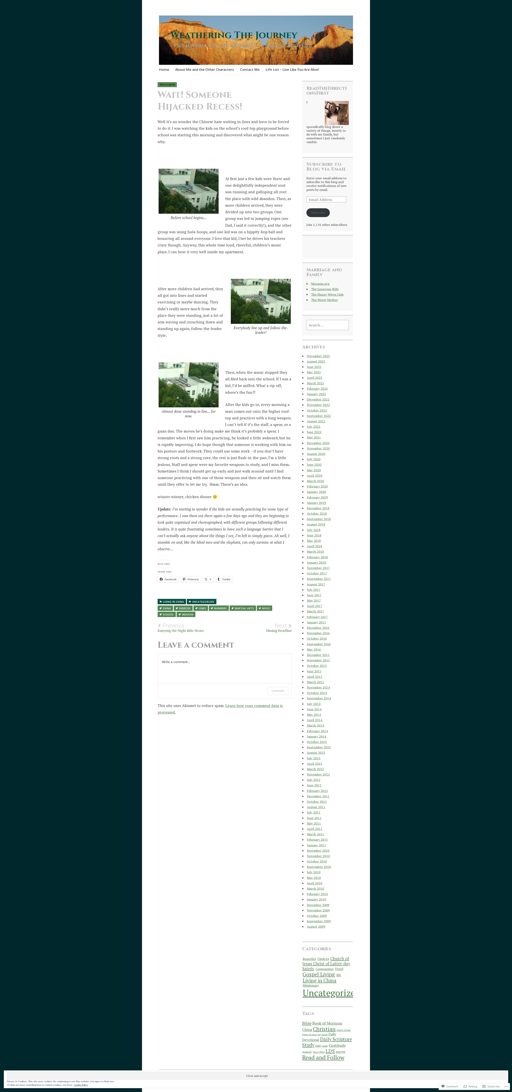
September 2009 (319, 921)
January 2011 (316, 845)
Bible (307, 1023)
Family (325, 1045)
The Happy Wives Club (327, 294)
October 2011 (317, 801)
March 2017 (315, 611)
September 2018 (319, 519)
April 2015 (314, 676)
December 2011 (318, 796)
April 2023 (314, 377)
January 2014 (316, 736)
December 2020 (318, 443)
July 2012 (313, 780)
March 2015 (315, 682)
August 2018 (316, 524)
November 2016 (318, 633)
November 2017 (318, 568)
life (338, 975)
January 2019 (316, 503)
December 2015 (318, 655)
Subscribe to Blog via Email (326, 166)
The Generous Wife (325, 289)
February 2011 (317, 839)
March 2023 (315, 383)
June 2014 (314, 709)
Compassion (325, 969)
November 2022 (318, 405)
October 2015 (317, 665)
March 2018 (315, 551)
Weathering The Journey (233, 35)
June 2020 (314, 464)
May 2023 (314, 372)
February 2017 (317, 617)
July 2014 (313, 704)
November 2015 (318, 660)
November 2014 (318, 687)
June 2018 (314, 535)
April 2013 (314, 763)
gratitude (307, 1051)
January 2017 (316, 622)
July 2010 (313, 872)
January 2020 (316, 492)
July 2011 (313, 812)
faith (318, 1046)
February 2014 (317, 731)
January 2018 (316, 562)
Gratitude (337, 1045)
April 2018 (314, 546)
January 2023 (316, 394)
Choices (323, 959)
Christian (324, 1029)
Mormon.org (320, 283)
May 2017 (314, 600)
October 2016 (317, 638)
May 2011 (314, 823)
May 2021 (314, 437)
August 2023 (316, 361)
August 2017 (316, 584)
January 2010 (316, 899)
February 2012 (317, 791)
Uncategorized (203, 601)
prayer (340, 1051)
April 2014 (314, 720)
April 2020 (314, 475)
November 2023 (318, 356)
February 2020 (317, 486)
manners (220, 608)
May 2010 (314, 878)
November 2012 (318, 774)
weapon (187, 614)
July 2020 (313, 459)
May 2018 (314, 541)
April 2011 (314, 829)
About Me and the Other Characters (204, 69)
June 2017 (314, 595)
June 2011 (314, 818)
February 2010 (317, 894)
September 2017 (319, 578)
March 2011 (315, 834)
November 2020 (318, 448)
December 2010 (318, 850)
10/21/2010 (167, 84)
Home (164, 69)
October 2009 (317, 915)
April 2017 (314, 606)
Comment (278, 690)
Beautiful (309, 959)
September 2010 (319, 867)
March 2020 (315, 481)
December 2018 (318, 508)
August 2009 (316, 926)
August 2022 (316, 421)
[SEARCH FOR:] (327, 325)
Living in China (173, 601)
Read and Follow (323, 1057)
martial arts (244, 608)
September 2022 (319, 416)
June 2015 (314, 671)
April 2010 (314, 883)
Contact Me (250, 69)
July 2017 (313, 589)
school (168, 614)
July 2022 (313, 426)
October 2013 (317, 742)
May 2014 (314, 714)
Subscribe (318, 212)
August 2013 (316, 752)
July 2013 (313, 758)
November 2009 (318, 910)
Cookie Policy (81, 1084)
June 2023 (314, 367)
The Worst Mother (324, 300)
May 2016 (314, 649)
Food (339, 968)
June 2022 (314, 432)
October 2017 (317, 573)
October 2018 (317, 513)
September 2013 (319, 747)
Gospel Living (319, 974)
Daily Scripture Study (327, 1042)
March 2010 (315, 888)
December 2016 (318, 627)
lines (202, 608)
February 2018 (317, 557)
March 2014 (315, 725)
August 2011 (316, 807)
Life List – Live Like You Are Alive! (292, 69)
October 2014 (317, 693)
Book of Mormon (327, 1023)
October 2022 (317, 410)
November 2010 (318, 856)
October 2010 (317, 861)
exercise (185, 608)
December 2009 (318, 905)
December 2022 (318, 399)
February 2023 (317, 388)
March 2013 (315, 769)
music (266, 608)
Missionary (311, 985)
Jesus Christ (319, 1051)
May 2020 (314, 470)
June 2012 (314, 785)
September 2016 (319, 644)
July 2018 (313, 530)
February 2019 (317, 497)
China (167, 608)
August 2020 (316, 454)
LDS (330, 1051)
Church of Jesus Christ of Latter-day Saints (326, 963)
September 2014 (319, 698)
